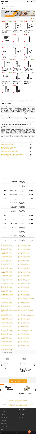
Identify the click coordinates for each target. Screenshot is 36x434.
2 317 (3, 395)
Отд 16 (5, 240)
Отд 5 (5, 198)
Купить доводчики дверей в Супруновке (24, 256)
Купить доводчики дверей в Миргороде (6, 264)
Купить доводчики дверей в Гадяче (23, 305)
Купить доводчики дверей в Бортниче (6, 302)
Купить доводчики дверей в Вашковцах (24, 327)
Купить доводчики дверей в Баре (5, 298)
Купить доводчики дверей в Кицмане (6, 349)
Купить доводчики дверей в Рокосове (6, 346)
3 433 (21, 395)
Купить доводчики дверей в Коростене (6, 287)
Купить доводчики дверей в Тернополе (6, 341)
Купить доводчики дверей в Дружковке (24, 303)
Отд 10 (5, 219)
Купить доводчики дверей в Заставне (6, 330)
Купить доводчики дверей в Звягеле (6, 261)
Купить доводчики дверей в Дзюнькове (24, 342)
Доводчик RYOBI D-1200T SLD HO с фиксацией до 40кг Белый (9, 151)
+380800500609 (31, 186)
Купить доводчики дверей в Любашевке (24, 319)
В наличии (10, 21)
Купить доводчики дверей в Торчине (23, 280)
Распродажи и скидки (21, 414)
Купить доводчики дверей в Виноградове (7, 294)
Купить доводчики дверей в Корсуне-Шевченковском (26, 315)
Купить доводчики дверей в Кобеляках (6, 315)
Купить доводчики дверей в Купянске (23, 287)
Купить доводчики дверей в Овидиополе (24, 326)
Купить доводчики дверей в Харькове (6, 253)
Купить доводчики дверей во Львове (6, 249)
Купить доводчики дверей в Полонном (6, 334)
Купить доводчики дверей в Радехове (23, 334)
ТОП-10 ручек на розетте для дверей (13, 404)
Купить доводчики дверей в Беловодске (24, 299)
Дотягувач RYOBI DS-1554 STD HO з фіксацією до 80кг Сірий (6, 363)
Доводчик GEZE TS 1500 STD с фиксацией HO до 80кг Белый (9, 155)
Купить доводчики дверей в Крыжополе (24, 318)
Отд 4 (5, 194)
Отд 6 (5, 202)
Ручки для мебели (3, 420)
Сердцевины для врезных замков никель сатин (18, 401)
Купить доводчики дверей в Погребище (6, 265)
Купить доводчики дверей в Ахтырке (6, 272)
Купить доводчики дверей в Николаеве (24, 249)
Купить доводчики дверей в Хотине (23, 333)
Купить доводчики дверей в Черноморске (24, 272)
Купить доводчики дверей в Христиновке (24, 306)
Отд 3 (5, 190)
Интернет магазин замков (4, 6)
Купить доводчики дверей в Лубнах (23, 276)
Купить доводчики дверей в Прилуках (6, 291)
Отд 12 (5, 223)
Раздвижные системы (4, 426)
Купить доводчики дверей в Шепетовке (24, 279)
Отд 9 (5, 215)
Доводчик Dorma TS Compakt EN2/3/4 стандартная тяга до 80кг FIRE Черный (12, 154)
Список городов (18, 432)
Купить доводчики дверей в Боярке (23, 302)
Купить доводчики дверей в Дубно (6, 284)
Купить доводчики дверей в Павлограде (24, 264)
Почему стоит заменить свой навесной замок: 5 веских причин (18, 405)
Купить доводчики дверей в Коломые (23, 275)
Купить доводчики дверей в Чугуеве (23, 267)
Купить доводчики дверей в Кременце (23, 268)
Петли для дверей (3, 423)
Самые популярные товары (18, 381)
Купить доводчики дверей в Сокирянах (24, 331)
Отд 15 (5, 236)
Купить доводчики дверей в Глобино (6, 286)
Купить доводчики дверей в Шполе (6, 337)
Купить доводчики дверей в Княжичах (23, 314)
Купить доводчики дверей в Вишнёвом (24, 265)
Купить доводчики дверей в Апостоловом (7, 283)
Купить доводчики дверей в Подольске (6, 271)
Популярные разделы (13, 432)
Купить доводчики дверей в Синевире (23, 346)
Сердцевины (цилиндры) (4, 411)
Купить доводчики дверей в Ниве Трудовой (7, 323)
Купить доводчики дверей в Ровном (6, 252)
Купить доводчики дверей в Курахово (6, 319)
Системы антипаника (4, 417)
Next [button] (34, 364)
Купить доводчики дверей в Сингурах (23, 337)
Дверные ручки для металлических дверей (21, 400)
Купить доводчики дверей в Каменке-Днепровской (25, 310)
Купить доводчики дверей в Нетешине (23, 322)
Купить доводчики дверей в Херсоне (23, 253)
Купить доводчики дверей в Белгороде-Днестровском (26, 298)
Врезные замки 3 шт (11, 400)
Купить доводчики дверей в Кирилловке (7, 314)
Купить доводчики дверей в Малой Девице (7, 303)
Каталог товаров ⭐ (11, 6)
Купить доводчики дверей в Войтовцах (6, 345)
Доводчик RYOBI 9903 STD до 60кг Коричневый (7, 143)
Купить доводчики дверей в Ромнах (23, 291)
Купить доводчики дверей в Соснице (23, 338)
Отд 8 (5, 211)
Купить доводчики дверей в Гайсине (23, 284)
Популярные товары (6, 432)
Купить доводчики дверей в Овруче (23, 290)
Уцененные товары (21, 417)
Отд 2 (5, 186)
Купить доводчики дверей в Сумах (23, 252)
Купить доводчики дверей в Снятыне (6, 338)
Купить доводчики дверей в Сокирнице (6, 280)
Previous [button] (2, 364)
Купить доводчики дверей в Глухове (6, 306)
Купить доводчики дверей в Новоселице (7, 331)
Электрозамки (3, 414)
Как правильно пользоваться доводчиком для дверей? (27, 404)
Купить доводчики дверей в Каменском (6, 275)
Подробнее (9, 15)
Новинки (20, 411)
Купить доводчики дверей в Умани (23, 341)
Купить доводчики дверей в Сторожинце (7, 333)
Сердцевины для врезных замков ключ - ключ (27, 397)
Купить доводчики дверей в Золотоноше (24, 271)
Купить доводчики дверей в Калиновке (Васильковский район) (9, 311)
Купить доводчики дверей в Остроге (6, 326)
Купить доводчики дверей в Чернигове (6, 256)
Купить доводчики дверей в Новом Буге (24, 323)
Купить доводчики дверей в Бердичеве (24, 257)
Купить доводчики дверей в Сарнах (6, 257)
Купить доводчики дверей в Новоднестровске (25, 330)
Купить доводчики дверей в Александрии (24, 261)
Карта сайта (2, 432)
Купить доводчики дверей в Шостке (6, 260)
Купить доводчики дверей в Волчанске (24, 294)
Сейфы (2, 429)
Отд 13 (5, 227)
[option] (9, 364)
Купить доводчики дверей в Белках (6, 299)
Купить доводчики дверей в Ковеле (6, 276)
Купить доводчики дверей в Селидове (6, 279)
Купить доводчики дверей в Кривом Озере (7, 318)
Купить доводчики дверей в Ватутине (6, 342)
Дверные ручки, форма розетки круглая (14, 397)
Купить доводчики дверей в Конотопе (23, 260)
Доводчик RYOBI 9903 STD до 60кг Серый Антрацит (8, 147)
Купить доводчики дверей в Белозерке (6, 267)
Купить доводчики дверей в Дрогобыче (24, 283)
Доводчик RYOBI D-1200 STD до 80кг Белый (7, 148)
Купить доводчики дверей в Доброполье (7, 268)
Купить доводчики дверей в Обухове (6, 290)
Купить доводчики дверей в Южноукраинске (24, 295)
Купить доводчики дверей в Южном (23, 345)
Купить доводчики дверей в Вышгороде (6, 295)
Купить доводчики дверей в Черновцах (6, 327)
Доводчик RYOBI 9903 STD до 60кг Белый (7, 144)
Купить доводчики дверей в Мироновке (6, 322)
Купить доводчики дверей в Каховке (6, 309)
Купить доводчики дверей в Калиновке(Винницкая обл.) (26, 309)
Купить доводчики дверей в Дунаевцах (6, 305)
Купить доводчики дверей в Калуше (23, 286)
